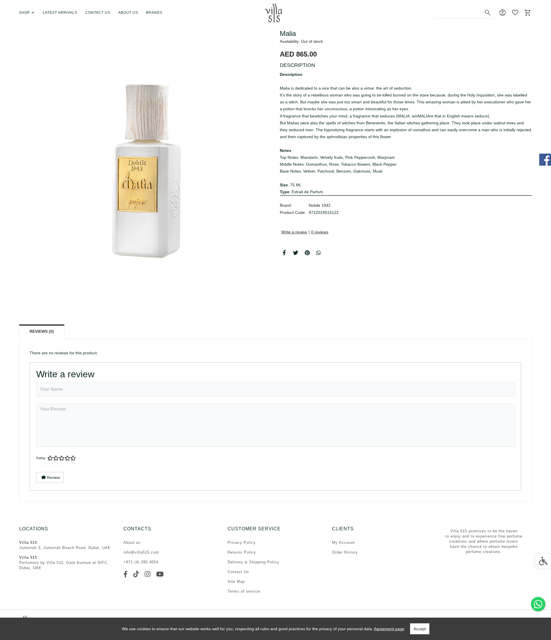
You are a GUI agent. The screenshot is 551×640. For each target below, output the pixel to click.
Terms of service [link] (244, 591)
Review (53, 477)
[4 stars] (67, 458)
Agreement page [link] (389, 629)
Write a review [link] (294, 232)
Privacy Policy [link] (242, 542)
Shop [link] (24, 13)
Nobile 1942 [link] (320, 205)
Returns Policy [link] (242, 552)
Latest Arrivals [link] (60, 13)
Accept (420, 629)
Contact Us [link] (238, 572)
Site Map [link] (236, 581)
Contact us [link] (97, 13)
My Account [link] (343, 542)
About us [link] (128, 13)
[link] (538, 604)
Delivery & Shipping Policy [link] (253, 562)
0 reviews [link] (319, 232)
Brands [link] (154, 13)
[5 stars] (73, 458)
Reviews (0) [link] (42, 331)
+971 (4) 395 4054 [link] (140, 562)
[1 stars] (50, 458)
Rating (40, 458)
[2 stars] (56, 458)
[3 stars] (62, 458)
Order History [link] (345, 552)
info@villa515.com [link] (141, 552)
